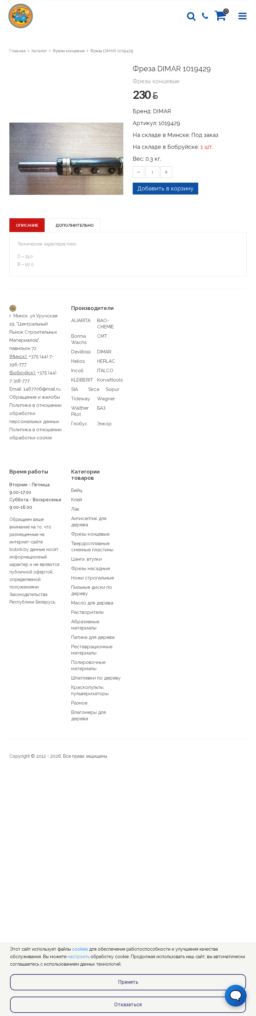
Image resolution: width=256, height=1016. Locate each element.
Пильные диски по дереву (91, 590)
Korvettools (110, 380)
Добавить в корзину (165, 188)
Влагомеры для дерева (88, 715)
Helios (78, 361)
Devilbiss (81, 352)
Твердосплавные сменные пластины (92, 547)
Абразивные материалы (85, 625)
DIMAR (104, 352)
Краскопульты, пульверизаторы (90, 690)
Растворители (87, 612)
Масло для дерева (92, 603)
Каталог (39, 50)
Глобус (79, 424)
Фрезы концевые (69, 50)
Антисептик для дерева (88, 522)
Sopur (112, 389)
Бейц (76, 490)
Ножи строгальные (92, 578)
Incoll (77, 370)
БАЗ (101, 408)
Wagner (106, 399)
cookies (80, 949)
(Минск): (18, 356)
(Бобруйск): (22, 373)
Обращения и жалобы (34, 397)
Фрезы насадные (90, 568)
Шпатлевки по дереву (96, 678)
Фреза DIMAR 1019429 (112, 50)
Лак (75, 509)
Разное (79, 703)
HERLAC (106, 361)
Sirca (93, 389)
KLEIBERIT (82, 380)
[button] (118, 69)
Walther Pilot (80, 411)
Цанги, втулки (86, 559)
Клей (76, 500)
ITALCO (105, 370)
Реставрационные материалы (91, 650)
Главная (17, 50)
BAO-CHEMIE (105, 324)
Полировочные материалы (88, 665)
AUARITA (81, 320)
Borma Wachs (78, 339)
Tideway (80, 399)
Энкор (104, 424)
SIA (74, 389)
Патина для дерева (93, 637)
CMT (102, 336)
